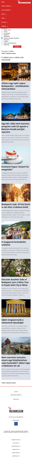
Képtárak (6, 35)
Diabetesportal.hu (16, 446)
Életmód (4, 22)
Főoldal (16, 391)
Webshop (6, 44)
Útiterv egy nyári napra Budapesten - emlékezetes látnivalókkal (15, 86)
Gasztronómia (6, 10)
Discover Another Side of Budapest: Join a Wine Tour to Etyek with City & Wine (15, 282)
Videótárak (7, 36)
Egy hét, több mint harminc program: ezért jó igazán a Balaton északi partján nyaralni (15, 127)
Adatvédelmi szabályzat (16, 394)
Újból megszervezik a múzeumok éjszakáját (12, 321)
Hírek (3, 18)
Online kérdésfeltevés (10, 43)
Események (7, 33)
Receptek (6, 40)
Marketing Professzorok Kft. (21, 432)
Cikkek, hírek (7, 30)
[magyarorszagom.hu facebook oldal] (16, 424)
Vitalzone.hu (16, 443)
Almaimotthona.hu (16, 439)
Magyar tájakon (6, 6)
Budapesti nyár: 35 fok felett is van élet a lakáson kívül (15, 205)
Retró (3, 14)
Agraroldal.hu (16, 456)
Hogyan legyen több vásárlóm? (16, 417)
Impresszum (16, 399)
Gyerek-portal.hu (16, 452)
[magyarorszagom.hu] (24, 2)
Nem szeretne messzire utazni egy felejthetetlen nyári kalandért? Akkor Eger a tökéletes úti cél (15, 361)
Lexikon (6, 41)
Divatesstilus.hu (16, 449)
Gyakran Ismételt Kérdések (11, 38)
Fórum (5, 31)
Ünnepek (4, 26)
